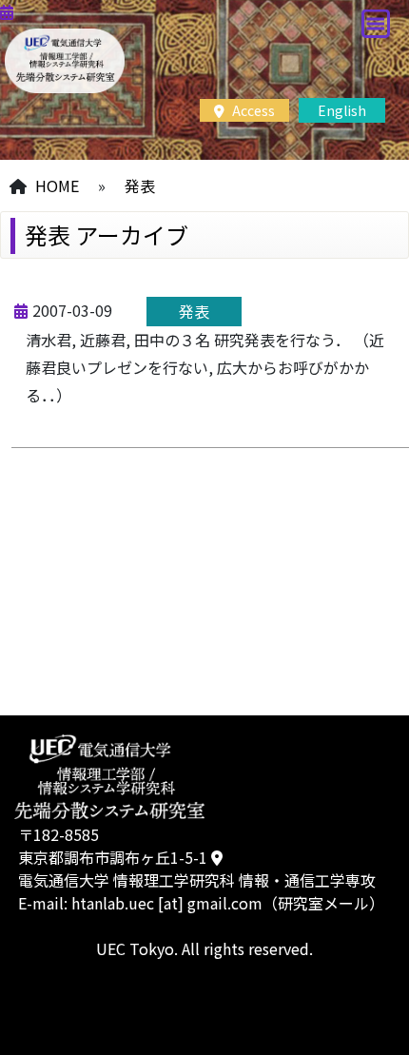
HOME (57, 185)
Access (252, 110)
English (342, 110)
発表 (140, 185)
